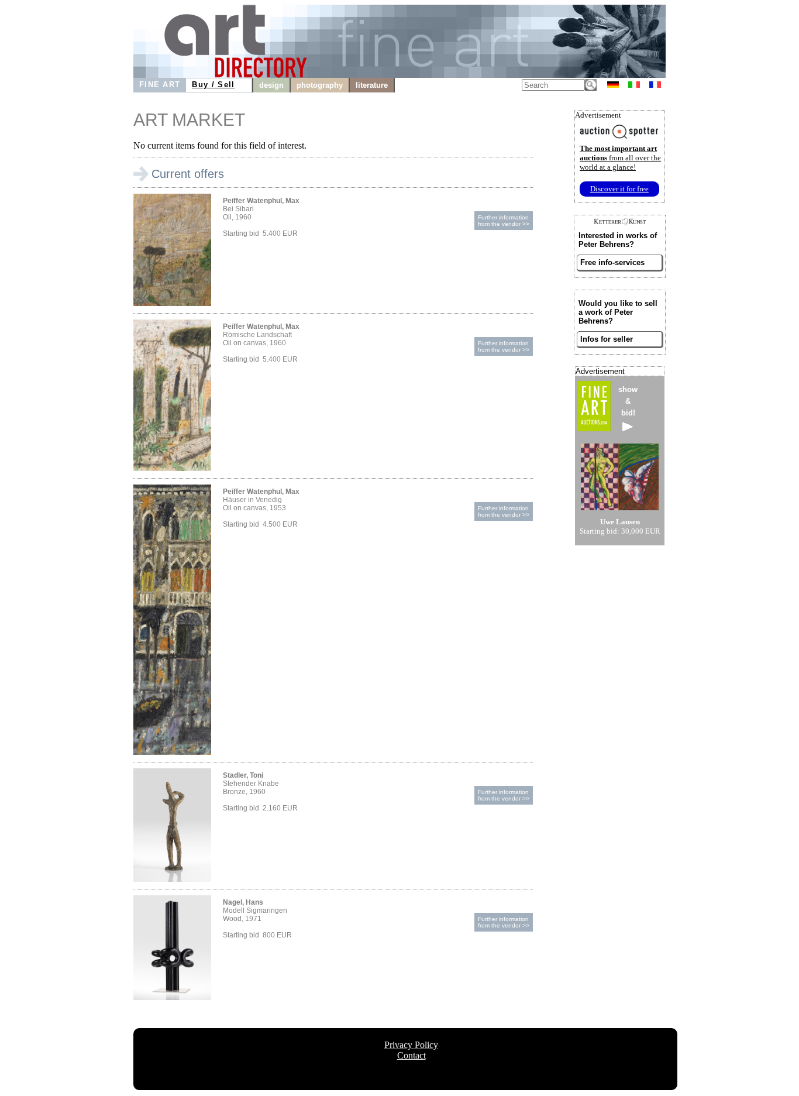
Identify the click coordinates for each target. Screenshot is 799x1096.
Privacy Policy (411, 1045)
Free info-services (612, 262)
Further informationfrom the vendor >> (503, 220)
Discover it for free (619, 188)
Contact (411, 1055)
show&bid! (628, 401)
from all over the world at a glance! (620, 157)
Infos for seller (606, 339)
